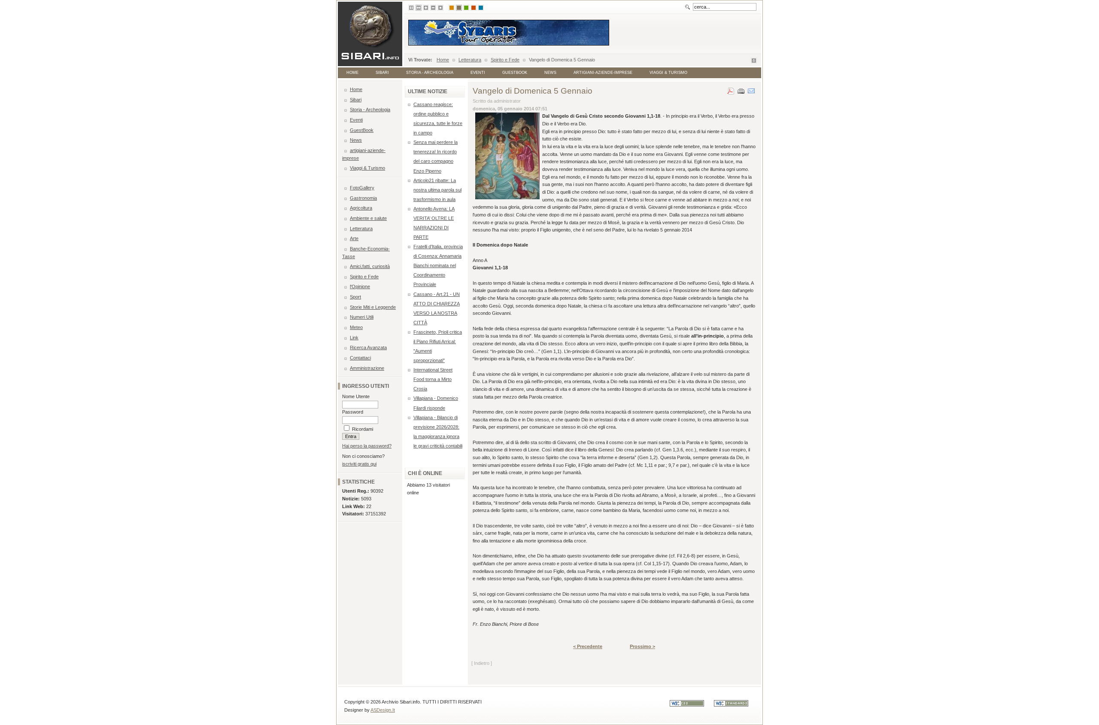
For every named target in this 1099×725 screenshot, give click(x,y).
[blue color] (481, 8)
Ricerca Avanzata (368, 347)
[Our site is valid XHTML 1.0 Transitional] (735, 704)
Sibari (382, 72)
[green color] (466, 8)
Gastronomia (363, 198)
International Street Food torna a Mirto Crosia (432, 379)
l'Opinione (360, 286)
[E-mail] (751, 89)
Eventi (478, 72)
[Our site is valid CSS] (692, 704)
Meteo (356, 327)
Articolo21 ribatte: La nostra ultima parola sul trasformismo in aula (437, 190)
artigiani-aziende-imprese (603, 72)
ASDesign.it (382, 710)
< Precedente (587, 646)
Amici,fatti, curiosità (370, 266)
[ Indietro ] (481, 663)
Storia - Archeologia (429, 72)
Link (354, 337)
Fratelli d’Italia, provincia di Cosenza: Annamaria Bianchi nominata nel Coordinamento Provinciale (438, 265)
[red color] (474, 8)
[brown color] (459, 8)
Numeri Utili (361, 317)
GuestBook (514, 72)
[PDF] (730, 89)
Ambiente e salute (368, 218)
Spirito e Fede (505, 59)
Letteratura (469, 59)
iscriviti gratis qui (359, 463)
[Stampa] (741, 89)
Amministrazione (367, 368)
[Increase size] (426, 8)
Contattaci (360, 357)
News (550, 72)
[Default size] (440, 8)
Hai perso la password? (367, 445)
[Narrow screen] (411, 8)
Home (443, 59)
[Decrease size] (433, 8)
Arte (354, 238)
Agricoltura (361, 207)
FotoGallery (362, 187)
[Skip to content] (754, 61)
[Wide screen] (419, 8)
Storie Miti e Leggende (373, 307)
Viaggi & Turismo (668, 72)
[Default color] (452, 8)
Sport (355, 296)
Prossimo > (642, 646)
